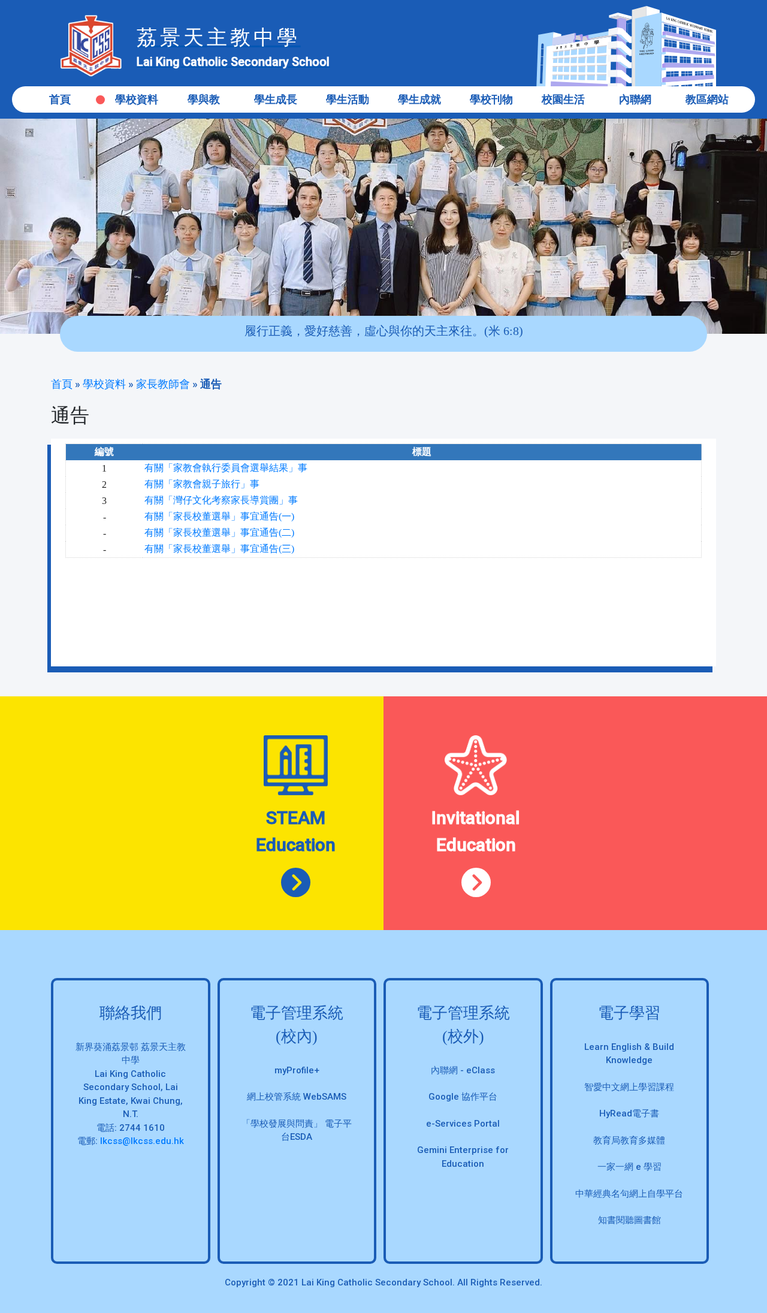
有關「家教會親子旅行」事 (201, 484)
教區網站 (707, 99)
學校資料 (104, 384)
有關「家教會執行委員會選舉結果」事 (225, 468)
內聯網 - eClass (463, 1070)
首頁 (60, 99)
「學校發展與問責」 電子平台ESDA (296, 1130)
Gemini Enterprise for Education (463, 1157)
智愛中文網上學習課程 (629, 1087)
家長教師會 (163, 384)
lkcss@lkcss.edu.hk (142, 1141)
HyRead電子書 (629, 1113)
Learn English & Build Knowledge (629, 1054)
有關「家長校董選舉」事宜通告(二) (219, 532)
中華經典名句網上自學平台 (629, 1193)
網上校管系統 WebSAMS (296, 1096)
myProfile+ (296, 1070)
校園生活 (563, 99)
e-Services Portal (463, 1123)
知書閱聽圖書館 (629, 1220)
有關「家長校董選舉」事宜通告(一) (219, 516)
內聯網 (635, 99)
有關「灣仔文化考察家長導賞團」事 (221, 500)
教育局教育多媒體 (629, 1140)
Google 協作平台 (462, 1096)
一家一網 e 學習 (629, 1166)
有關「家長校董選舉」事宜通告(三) (219, 549)
